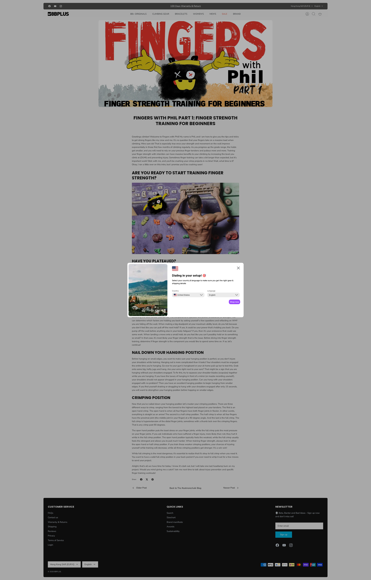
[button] (238, 268)
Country (175, 291)
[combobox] (182, 294)
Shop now (234, 302)
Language (211, 291)
